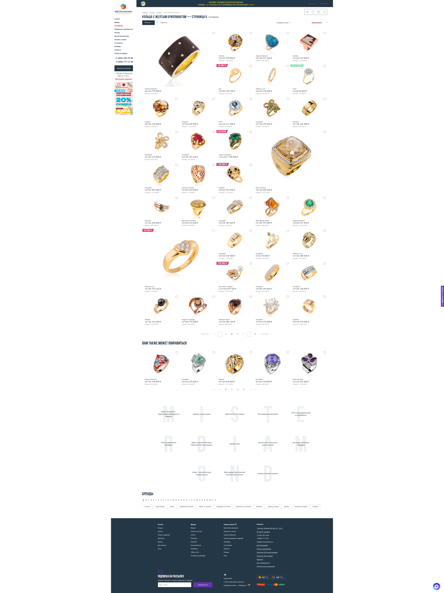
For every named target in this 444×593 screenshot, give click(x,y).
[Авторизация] (318, 12)
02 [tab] (232, 390)
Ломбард (117, 46)
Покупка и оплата (120, 39)
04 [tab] (243, 390)
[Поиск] (324, 12)
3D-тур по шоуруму (120, 53)
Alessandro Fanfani (187, 507)
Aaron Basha (160, 507)
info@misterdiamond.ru (265, 542)
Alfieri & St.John (205, 507)
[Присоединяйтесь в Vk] (225, 575)
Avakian (315, 507)
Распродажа (118, 26)
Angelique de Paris (223, 507)
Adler (172, 507)
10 (255, 334)
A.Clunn (147, 507)
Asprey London (273, 507)
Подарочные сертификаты (123, 29)
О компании (118, 43)
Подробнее (308, 82)
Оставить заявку (308, 89)
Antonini (259, 507)
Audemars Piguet (300, 507)
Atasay (286, 507)
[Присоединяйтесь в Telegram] (229, 575)
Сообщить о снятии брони (234, 157)
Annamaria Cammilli (243, 507)
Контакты (117, 50)
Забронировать (160, 58)
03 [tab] (237, 390)
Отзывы (117, 33)
